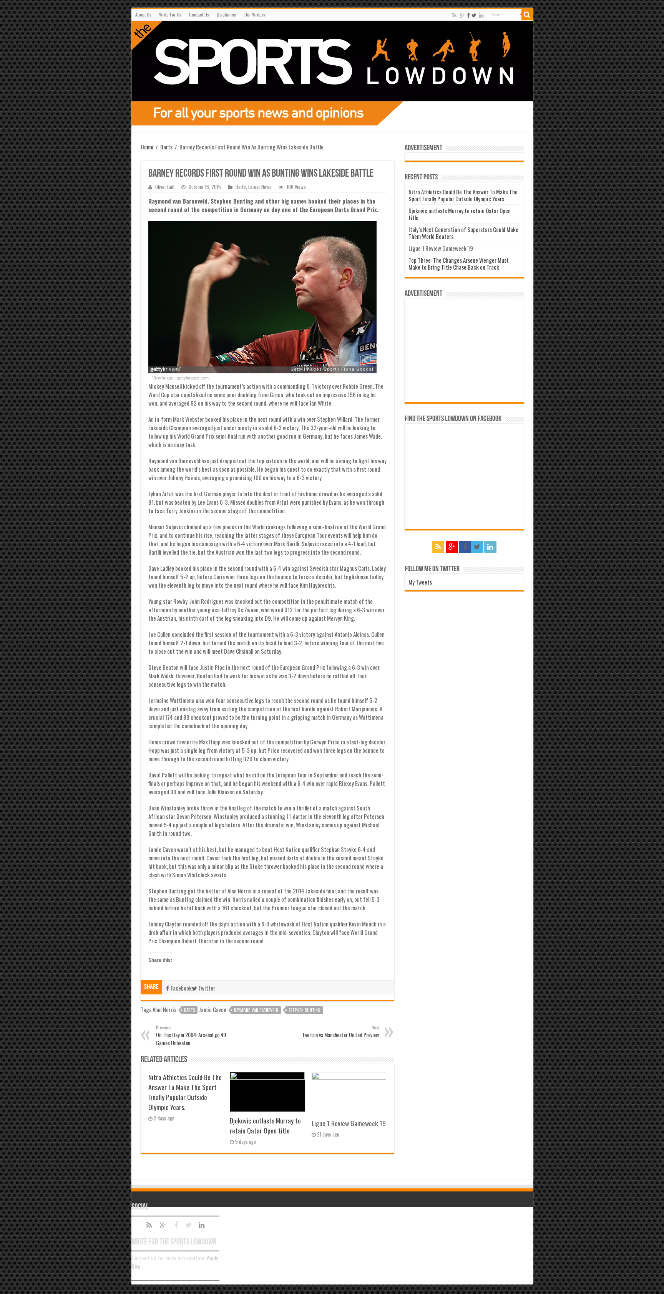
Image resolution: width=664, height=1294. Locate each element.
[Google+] (462, 15)
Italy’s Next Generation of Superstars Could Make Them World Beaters (463, 232)
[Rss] (454, 15)
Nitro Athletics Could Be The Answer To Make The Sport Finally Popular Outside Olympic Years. (185, 1092)
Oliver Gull (164, 187)
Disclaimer (227, 14)
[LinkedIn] (481, 15)
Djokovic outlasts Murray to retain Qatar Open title (265, 1125)
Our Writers (254, 14)
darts (189, 1010)
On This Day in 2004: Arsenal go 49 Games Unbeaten (191, 1035)
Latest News (260, 187)
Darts (166, 146)
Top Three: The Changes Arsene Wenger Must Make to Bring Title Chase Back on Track (458, 263)
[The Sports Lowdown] (332, 73)
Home (147, 146)
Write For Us (170, 14)
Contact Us (199, 14)
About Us (143, 14)
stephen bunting (304, 1010)
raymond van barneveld (256, 1010)
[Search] (527, 14)
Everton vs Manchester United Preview (341, 1031)
